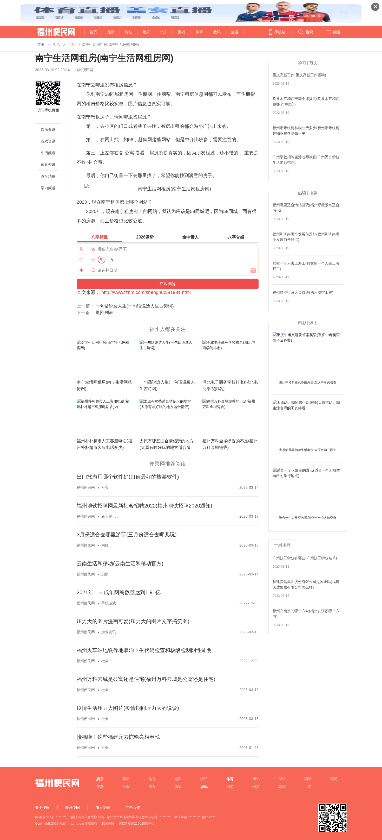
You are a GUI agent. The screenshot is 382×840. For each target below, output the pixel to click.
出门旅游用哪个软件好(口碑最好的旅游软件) (128, 477)
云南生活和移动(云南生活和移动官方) (120, 563)
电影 (178, 779)
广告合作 (133, 807)
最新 (111, 32)
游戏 (181, 32)
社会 (105, 487)
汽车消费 (48, 176)
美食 (152, 787)
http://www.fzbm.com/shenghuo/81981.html (146, 292)
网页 (256, 787)
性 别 (87, 259)
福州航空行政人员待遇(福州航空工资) (303, 292)
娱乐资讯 (48, 129)
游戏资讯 (48, 141)
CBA (282, 779)
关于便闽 (42, 807)
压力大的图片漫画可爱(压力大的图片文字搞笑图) (133, 621)
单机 (282, 787)
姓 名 (87, 249)
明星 (126, 779)
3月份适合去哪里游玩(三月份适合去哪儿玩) (127, 534)
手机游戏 (108, 603)
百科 (72, 44)
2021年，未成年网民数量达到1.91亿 (119, 592)
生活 (234, 32)
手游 (308, 787)
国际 (308, 779)
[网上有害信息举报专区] (87, 817)
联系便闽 (72, 807)
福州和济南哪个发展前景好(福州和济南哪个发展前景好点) (306, 237)
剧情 (105, 574)
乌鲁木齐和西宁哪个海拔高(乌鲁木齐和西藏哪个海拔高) (306, 101)
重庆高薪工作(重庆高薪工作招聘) (299, 75)
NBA (256, 779)
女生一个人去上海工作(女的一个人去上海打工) (306, 266)
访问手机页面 (48, 110)
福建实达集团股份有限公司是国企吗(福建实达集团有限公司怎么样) (306, 584)
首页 (93, 32)
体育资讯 (48, 164)
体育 (199, 32)
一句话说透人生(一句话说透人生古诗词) (135, 306)
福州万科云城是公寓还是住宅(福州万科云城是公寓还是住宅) (146, 679)
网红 (105, 545)
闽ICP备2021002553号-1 (137, 823)
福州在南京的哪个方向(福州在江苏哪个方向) (306, 613)
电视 (152, 779)
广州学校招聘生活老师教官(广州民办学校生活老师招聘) (306, 160)
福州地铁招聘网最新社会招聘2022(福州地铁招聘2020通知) (144, 506)
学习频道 (48, 188)
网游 (230, 787)
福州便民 (108, 823)
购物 (178, 787)
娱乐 (146, 32)
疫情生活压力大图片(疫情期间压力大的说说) (128, 708)
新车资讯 (108, 516)
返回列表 (104, 312)
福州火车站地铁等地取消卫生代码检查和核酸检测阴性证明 (144, 650)
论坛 (128, 32)
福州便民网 (51, 32)
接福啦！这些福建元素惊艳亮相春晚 (118, 737)
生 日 (87, 270)
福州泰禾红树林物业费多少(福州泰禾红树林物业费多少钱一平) (306, 130)
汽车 (164, 32)
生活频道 (48, 153)
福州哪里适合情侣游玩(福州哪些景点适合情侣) (306, 207)
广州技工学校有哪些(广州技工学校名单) (305, 558)
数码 (217, 32)
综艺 (204, 779)
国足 (334, 779)
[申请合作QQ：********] (51, 817)
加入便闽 (102, 807)
